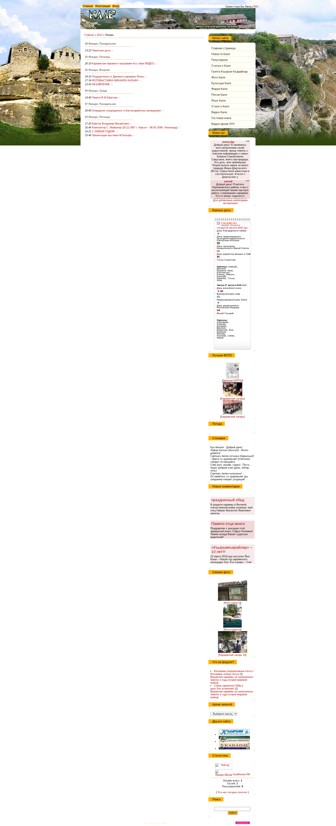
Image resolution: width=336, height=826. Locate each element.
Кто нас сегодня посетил (232, 792)
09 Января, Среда (96, 90)
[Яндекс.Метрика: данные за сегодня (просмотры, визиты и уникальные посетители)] (223, 773)
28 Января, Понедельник (100, 43)
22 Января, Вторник (97, 69)
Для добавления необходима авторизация (230, 202)
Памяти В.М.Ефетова (104, 97)
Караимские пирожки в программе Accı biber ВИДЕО (123, 63)
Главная (88, 6)
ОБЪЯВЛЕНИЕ (101, 84)
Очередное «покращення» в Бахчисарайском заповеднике (126, 110)
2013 (99, 34)
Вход (116, 6)
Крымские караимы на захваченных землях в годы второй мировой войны (231, 679)
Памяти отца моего (228, 524)
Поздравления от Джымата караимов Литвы (118, 76)
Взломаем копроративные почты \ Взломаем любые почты (232, 672)
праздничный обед (227, 500)
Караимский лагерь (232, 398)
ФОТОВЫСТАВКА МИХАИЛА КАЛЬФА (115, 80)
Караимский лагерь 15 (232, 654)
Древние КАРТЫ (232, 380)
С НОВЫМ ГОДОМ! (103, 131)
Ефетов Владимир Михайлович (110, 123)
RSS (255, 6)
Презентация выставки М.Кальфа (112, 135)
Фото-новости (233, 602)
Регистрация (102, 6)
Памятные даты (101, 50)
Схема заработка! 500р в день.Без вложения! (226, 687)
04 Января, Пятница (97, 117)
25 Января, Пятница (97, 56)
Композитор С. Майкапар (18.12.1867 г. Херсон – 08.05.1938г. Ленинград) (135, 127)
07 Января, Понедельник (100, 103)
